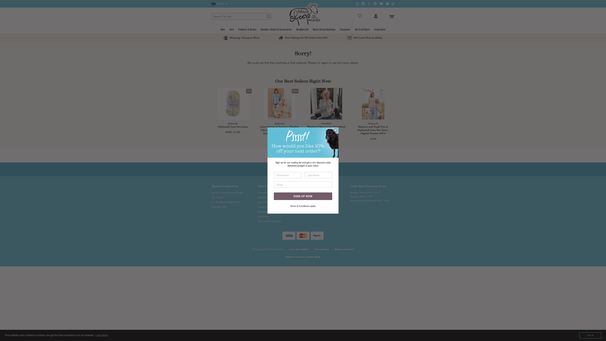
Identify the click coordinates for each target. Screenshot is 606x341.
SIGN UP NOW (303, 196)
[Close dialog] (335, 130)
